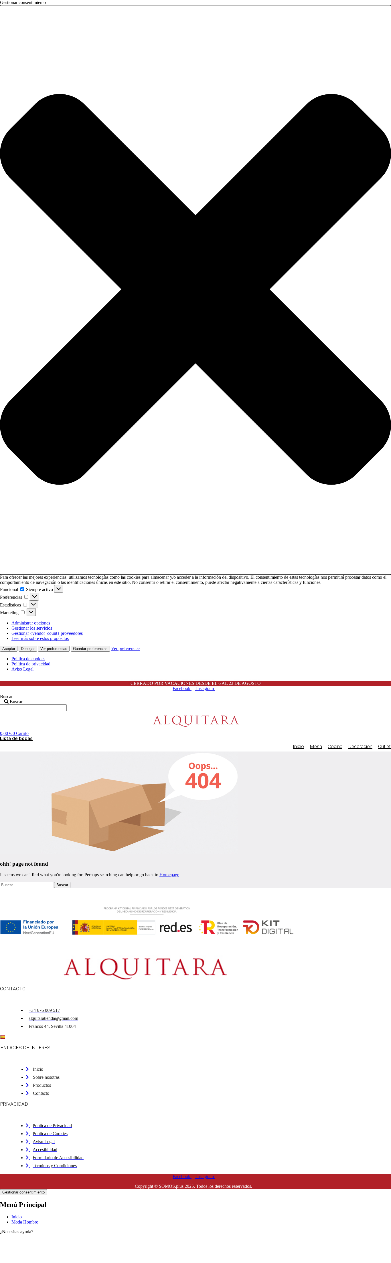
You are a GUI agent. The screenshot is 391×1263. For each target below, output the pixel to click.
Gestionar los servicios (31, 628)
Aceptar (8, 649)
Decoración (360, 746)
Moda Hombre (24, 1222)
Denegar (28, 649)
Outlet (384, 746)
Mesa (316, 746)
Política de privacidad (30, 663)
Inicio (298, 746)
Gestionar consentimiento (23, 1192)
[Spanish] (2, 1037)
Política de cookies (28, 658)
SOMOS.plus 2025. (177, 1186)
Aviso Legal (22, 669)
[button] (195, 290)
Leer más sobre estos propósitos (40, 638)
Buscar (6, 696)
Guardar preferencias (90, 649)
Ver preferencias (53, 649)
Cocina (335, 746)
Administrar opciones (30, 622)
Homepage (169, 874)
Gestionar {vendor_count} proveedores (47, 633)
